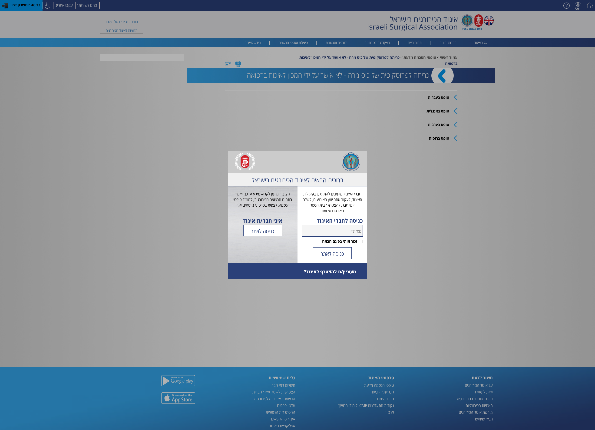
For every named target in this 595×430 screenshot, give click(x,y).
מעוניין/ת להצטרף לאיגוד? (330, 271)
